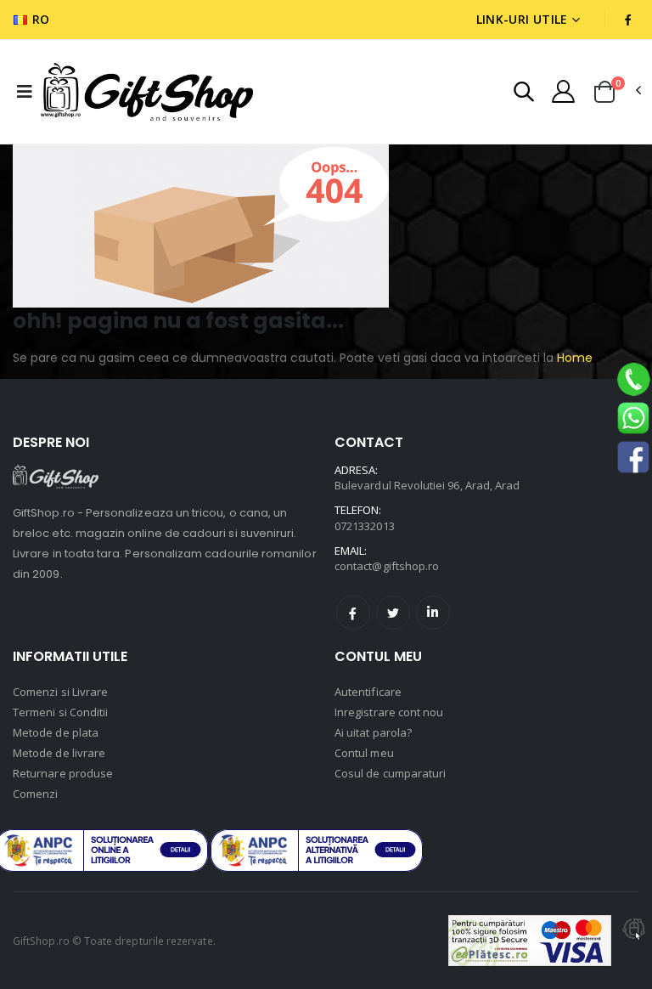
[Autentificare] (563, 91)
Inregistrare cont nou (388, 712)
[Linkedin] (433, 613)
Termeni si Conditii (60, 712)
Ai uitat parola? (373, 732)
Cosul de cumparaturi (390, 773)
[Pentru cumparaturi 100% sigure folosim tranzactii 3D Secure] (529, 940)
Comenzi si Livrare (60, 691)
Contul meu (364, 752)
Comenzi (35, 793)
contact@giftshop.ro (386, 566)
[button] (524, 94)
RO (41, 19)
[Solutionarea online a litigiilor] (317, 850)
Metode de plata (55, 732)
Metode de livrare (59, 752)
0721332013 (364, 526)
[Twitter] (393, 613)
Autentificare (368, 691)
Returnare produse (63, 773)
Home (573, 357)
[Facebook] (353, 613)
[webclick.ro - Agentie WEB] (634, 940)
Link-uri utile (522, 19)
